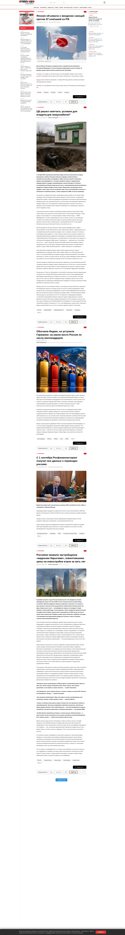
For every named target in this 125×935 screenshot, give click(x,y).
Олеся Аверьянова (41, 342)
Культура (76, 7)
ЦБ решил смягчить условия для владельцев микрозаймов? (26, 34)
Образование (83, 7)
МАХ (66, 101)
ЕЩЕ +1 (39, 536)
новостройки (57, 760)
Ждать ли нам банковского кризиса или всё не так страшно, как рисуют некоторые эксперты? (26, 85)
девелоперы (76, 760)
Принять (100, 932)
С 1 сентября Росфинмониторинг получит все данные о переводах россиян (25, 49)
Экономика (43, 7)
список (60, 92)
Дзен (51, 101)
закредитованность (59, 310)
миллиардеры (41, 438)
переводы (52, 533)
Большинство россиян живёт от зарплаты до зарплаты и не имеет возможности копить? (25, 94)
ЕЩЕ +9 (39, 312)
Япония (38, 79)
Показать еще (61, 779)
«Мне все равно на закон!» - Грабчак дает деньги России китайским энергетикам (26, 68)
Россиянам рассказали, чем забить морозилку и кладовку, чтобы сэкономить (26, 76)
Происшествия (68, 7)
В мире (56, 7)
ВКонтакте (58, 101)
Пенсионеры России (58, 467)
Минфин (81, 533)
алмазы (67, 92)
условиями (48, 932)
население (69, 310)
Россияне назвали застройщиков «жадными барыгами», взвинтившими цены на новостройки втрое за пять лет (25, 59)
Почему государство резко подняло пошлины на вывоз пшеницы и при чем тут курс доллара (26, 109)
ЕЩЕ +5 (73, 438)
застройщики (66, 760)
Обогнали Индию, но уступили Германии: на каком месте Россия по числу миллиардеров (25, 41)
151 (61, 438)
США (66, 438)
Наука (90, 7)
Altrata (56, 438)
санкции (53, 92)
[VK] (100, 2)
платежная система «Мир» (70, 533)
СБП (59, 533)
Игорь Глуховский (53, 117)
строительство (47, 760)
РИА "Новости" (57, 22)
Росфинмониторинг (42, 533)
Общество (51, 7)
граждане (77, 310)
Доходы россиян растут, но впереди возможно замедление (26, 102)
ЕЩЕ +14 (40, 762)
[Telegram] (96, 2)
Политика (36, 7)
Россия (39, 92)
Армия (61, 7)
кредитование (47, 310)
